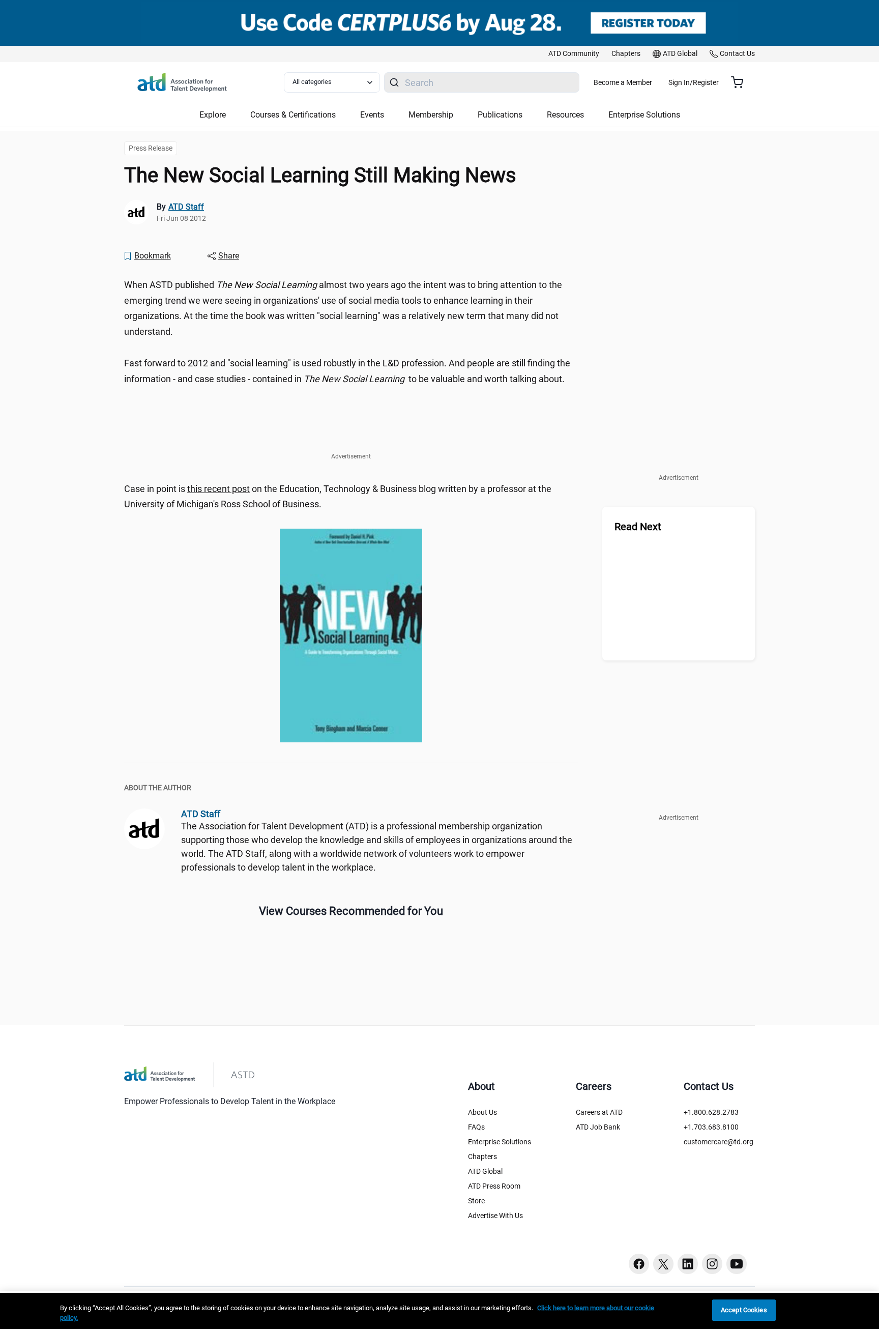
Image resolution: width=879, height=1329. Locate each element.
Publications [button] (500, 115)
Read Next (637, 527)
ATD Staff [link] (186, 207)
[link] (573, 54)
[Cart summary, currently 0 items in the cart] (741, 82)
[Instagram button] (712, 1264)
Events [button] (372, 115)
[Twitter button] (663, 1264)
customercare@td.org (718, 1142)
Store (476, 1201)
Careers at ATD (599, 1112)
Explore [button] (212, 115)
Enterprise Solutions (499, 1142)
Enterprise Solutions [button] (644, 115)
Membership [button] (430, 115)
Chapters (482, 1156)
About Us (482, 1112)
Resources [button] (565, 115)
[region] (439, 1311)
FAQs (476, 1127)
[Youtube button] (736, 1264)
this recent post (218, 488)
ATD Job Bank (598, 1127)
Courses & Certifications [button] (293, 115)
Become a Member (623, 82)
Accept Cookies (744, 1310)
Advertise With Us (495, 1215)
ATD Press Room (494, 1186)
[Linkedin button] (688, 1264)
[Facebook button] (639, 1264)
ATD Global (485, 1171)
